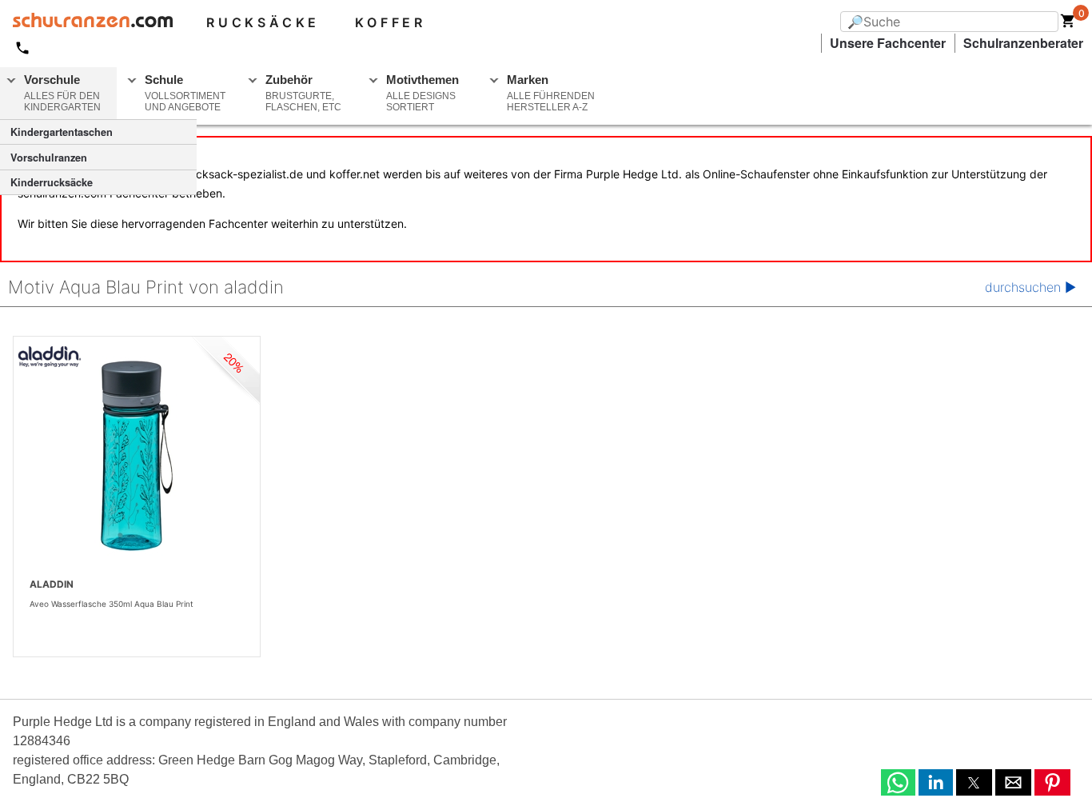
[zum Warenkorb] (1068, 24)
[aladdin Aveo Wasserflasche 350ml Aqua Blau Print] (137, 456)
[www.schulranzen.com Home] (86, 22)
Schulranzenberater (1023, 43)
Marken (551, 93)
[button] (898, 782)
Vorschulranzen (48, 157)
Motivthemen (422, 93)
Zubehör (303, 93)
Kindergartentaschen (61, 132)
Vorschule (62, 93)
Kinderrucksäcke (51, 182)
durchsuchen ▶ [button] (1030, 287)
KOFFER (390, 22)
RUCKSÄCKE (263, 22)
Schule (185, 93)
